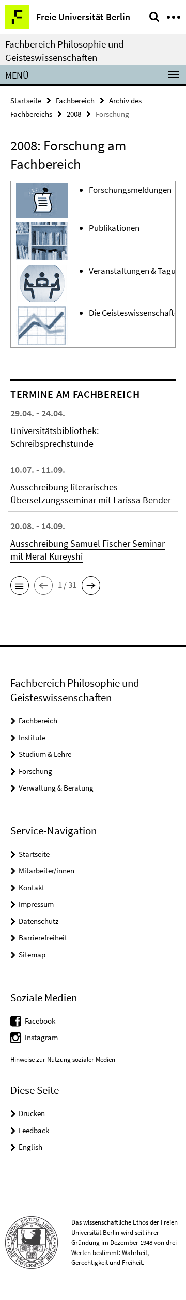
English (30, 1147)
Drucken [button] (32, 1113)
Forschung (35, 771)
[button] (19, 585)
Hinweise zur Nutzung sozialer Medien (62, 1059)
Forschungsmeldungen (130, 189)
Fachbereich (75, 100)
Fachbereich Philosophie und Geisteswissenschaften (64, 51)
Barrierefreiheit (43, 937)
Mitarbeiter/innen (46, 870)
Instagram (41, 1037)
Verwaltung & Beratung (56, 788)
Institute (32, 737)
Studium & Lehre (45, 754)
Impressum (36, 904)
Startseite (25, 100)
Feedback (34, 1130)
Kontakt (31, 887)
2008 (74, 114)
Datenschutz (38, 921)
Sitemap (32, 954)
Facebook (40, 1021)
